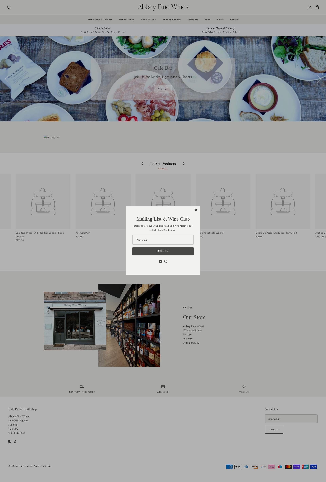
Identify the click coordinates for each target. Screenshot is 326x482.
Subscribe (163, 251)
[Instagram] (165, 261)
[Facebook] (160, 261)
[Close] (196, 210)
